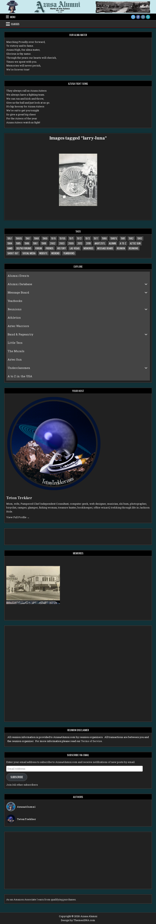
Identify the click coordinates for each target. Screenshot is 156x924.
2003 (61, 243)
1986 (27, 243)
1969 (45, 238)
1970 (53, 238)
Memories (88, 248)
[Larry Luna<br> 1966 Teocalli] (78, 180)
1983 (139, 238)
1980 (104, 238)
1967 (28, 238)
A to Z (123, 243)
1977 (96, 238)
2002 (52, 243)
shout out (13, 253)
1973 (87, 238)
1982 (131, 238)
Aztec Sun (135, 243)
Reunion (121, 248)
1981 (123, 238)
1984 (9, 243)
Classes (15, 24)
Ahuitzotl (100, 243)
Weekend (55, 253)
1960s (19, 238)
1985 (18, 243)
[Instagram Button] (143, 17)
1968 (36, 238)
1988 (43, 243)
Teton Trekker (19, 498)
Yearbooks (69, 253)
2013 (79, 243)
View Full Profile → (17, 517)
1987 (35, 243)
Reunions (133, 248)
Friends (49, 248)
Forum (38, 248)
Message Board (105, 248)
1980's (114, 238)
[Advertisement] (31, 536)
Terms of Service (91, 741)
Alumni (112, 243)
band (10, 248)
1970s (62, 238)
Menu (12, 17)
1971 (71, 238)
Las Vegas (75, 248)
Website (43, 253)
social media (28, 253)
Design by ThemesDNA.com (78, 920)
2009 (71, 243)
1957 (9, 238)
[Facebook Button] (138, 17)
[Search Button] (148, 17)
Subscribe (16, 777)
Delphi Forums (23, 248)
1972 (79, 238)
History (61, 248)
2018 (88, 243)
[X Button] (133, 17)
